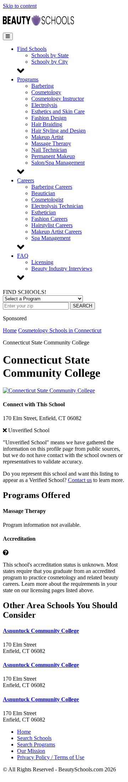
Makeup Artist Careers (56, 232)
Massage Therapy (51, 143)
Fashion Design (48, 118)
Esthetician (43, 212)
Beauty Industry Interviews (61, 269)
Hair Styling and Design (58, 131)
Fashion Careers (49, 219)
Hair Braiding (46, 124)
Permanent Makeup (53, 156)
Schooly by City (49, 62)
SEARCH (82, 306)
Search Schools (34, 738)
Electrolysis (44, 105)
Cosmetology (46, 92)
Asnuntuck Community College (41, 631)
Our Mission (31, 751)
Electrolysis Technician (57, 206)
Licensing (42, 262)
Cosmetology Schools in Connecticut (59, 330)
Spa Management (50, 238)
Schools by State (50, 55)
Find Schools (32, 49)
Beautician (43, 193)
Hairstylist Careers (52, 225)
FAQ (22, 256)
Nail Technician (49, 150)
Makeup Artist (47, 137)
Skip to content (20, 6)
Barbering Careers (51, 187)
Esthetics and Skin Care (58, 111)
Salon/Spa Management (58, 163)
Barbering (42, 86)
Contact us (80, 480)
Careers (25, 180)
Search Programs (36, 744)
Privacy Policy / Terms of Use (50, 757)
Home (10, 330)
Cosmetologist (47, 200)
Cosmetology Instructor (57, 99)
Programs (27, 79)
